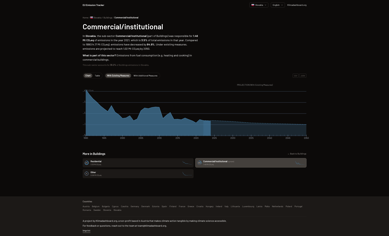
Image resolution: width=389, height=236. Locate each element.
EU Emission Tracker (93, 4)
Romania (87, 210)
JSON (303, 76)
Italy (226, 206)
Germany (135, 206)
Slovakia (259, 5)
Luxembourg (248, 206)
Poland (289, 206)
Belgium (96, 206)
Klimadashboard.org (296, 5)
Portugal (298, 206)
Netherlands (277, 206)
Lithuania (235, 206)
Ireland (219, 206)
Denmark (145, 206)
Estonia (155, 206)
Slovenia (107, 210)
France (182, 206)
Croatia (199, 206)
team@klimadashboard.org (152, 225)
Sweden (97, 210)
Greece (191, 206)
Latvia (259, 206)
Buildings (107, 17)
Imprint (86, 230)
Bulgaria (106, 206)
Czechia (124, 206)
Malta (267, 206)
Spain (164, 206)
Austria (86, 206)
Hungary (209, 206)
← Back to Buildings (296, 153)
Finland (172, 206)
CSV (295, 76)
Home (85, 17)
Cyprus (115, 206)
